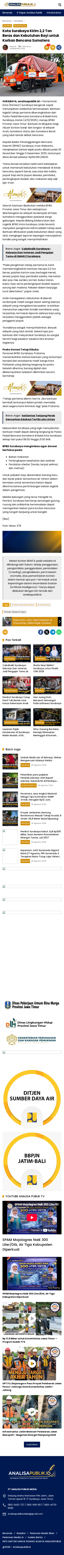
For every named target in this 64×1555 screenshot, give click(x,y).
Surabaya (45, 604)
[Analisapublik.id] (28, 4)
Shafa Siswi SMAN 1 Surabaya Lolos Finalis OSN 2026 (45, 668)
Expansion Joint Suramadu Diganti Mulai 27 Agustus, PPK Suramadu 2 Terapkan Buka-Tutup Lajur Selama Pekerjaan (41, 855)
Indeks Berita (35, 1537)
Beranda (7, 1533)
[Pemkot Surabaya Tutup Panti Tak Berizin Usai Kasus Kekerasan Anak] (16, 685)
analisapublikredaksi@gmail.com (25, 1513)
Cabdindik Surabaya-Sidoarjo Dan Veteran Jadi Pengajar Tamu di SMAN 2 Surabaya (15, 668)
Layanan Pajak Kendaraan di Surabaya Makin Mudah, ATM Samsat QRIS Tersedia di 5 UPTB (16, 732)
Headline (7, 25)
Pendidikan (10, 658)
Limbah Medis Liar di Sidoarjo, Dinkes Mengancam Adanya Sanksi (41, 759)
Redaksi (21, 1533)
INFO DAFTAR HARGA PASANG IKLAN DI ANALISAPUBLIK (31, 1541)
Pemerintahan (20, 25)
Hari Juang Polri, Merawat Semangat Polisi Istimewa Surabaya (47, 700)
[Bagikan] (59, 47)
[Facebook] (40, 632)
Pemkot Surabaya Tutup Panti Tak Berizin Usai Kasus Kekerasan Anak (16, 700)
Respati (13, 46)
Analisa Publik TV (28, 785)
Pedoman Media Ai (12, 1537)
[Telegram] (52, 632)
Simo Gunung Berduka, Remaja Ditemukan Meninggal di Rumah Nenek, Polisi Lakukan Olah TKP (46, 732)
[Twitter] (46, 632)
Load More (32, 1444)
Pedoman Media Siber (42, 1533)
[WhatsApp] (59, 632)
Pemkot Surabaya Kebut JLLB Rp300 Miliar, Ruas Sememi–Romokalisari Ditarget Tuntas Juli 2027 (41, 834)
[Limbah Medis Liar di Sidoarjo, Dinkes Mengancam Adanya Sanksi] (10, 761)
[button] (60, 5)
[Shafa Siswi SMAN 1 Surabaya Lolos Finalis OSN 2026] (47, 653)
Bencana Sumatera (24, 604)
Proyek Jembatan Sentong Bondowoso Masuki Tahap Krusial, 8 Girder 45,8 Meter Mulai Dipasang (41, 815)
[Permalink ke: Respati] (6, 47)
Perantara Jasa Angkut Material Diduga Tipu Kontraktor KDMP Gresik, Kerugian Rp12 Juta (39, 796)
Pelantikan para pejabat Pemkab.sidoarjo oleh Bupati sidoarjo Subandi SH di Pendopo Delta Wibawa (39, 779)
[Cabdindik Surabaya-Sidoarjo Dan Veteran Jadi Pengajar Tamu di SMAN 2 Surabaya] (16, 653)
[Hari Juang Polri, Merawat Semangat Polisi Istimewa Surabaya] (47, 685)
